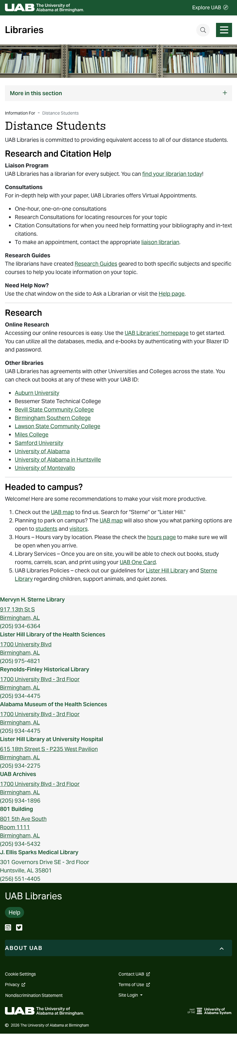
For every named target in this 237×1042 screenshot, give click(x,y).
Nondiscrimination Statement (34, 995)
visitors (78, 528)
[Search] (203, 30)
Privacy (15, 984)
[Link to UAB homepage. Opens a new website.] (44, 1010)
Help (14, 912)
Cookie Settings (20, 974)
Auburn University (37, 392)
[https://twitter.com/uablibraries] (19, 928)
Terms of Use (134, 984)
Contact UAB (134, 974)
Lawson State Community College (57, 426)
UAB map (62, 512)
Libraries (24, 30)
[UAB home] (44, 7)
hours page (161, 537)
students (46, 528)
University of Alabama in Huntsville (58, 459)
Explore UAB (206, 7)
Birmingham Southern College (53, 417)
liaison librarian (160, 242)
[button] (118, 93)
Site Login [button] (128, 995)
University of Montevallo (45, 467)
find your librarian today (172, 173)
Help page (172, 293)
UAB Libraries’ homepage (157, 332)
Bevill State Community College (54, 409)
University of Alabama (42, 451)
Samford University (39, 442)
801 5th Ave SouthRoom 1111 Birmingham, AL (23, 827)
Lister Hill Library (167, 570)
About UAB (24, 947)
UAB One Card (138, 562)
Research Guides (96, 263)
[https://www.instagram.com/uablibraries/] (8, 928)
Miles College (31, 434)
